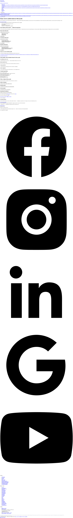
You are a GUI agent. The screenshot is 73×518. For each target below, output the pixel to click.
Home (1, 16)
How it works (3, 479)
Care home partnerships (4, 484)
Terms (23, 516)
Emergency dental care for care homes (13, 6)
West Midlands (4, 13)
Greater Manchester (8, 13)
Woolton (14, 54)
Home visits (3, 4)
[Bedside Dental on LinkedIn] (36, 328)
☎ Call (1, 517)
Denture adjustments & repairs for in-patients (13, 7)
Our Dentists (5, 512)
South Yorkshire (19, 13)
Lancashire (41, 13)
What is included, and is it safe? (5, 74)
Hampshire (50, 13)
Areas (2, 8)
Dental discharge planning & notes (32, 7)
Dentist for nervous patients (5, 482)
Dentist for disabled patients (5, 481)
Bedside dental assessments (5, 7)
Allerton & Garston (23, 54)
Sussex (53, 13)
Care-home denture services (5, 6)
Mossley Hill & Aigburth (35, 54)
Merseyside (11, 13)
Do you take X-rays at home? (4, 77)
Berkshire (55, 13)
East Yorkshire (3, 504)
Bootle (11, 54)
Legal (18, 516)
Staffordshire (38, 13)
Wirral (4, 54)
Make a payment (9, 513)
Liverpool (1, 54)
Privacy (16, 516)
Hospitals (3, 478)
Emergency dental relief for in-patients (23, 7)
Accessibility (25, 516)
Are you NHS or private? (4, 72)
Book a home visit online (3, 96)
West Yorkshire (15, 13)
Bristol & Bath (25, 13)
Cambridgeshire (64, 13)
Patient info (3, 10)
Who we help (3, 480)
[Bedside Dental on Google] (36, 401)
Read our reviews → (2, 105)
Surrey (48, 13)
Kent (45, 13)
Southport (7, 54)
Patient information (4, 513)
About (2, 11)
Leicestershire (33, 13)
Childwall (18, 54)
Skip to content (2, 0)
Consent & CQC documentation (21, 6)
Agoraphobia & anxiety (4, 483)
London (1, 13)
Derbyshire (36, 13)
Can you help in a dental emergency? (5, 75)
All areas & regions (4, 505)
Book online (6, 14)
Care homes (3, 5)
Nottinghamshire (29, 13)
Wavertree (29, 54)
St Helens (10, 54)
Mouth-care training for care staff (29, 6)
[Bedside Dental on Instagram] (36, 255)
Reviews (8, 512)
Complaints (20, 516)
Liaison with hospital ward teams (46, 7)
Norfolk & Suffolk (68, 13)
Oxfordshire (60, 13)
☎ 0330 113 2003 (2, 14)
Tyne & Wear (22, 13)
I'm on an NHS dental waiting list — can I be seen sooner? (8, 73)
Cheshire (44, 13)
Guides (11, 512)
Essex (47, 13)
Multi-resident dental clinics (36, 6)
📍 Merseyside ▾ (36, 13)
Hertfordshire (57, 13)
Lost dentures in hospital (39, 7)
